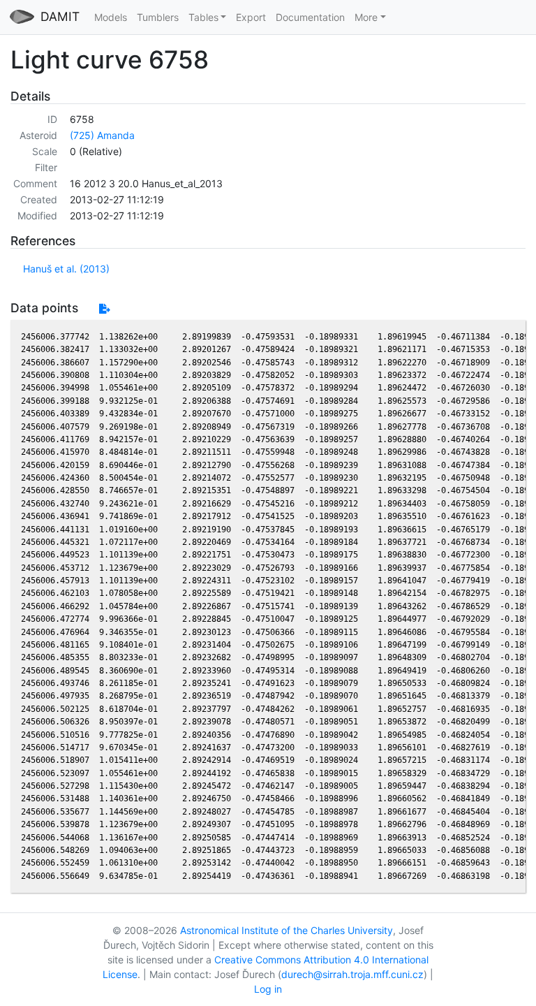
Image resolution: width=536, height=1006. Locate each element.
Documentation (310, 17)
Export (251, 17)
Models (110, 17)
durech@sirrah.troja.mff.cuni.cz (352, 974)
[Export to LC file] (104, 308)
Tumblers (158, 17)
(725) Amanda (102, 135)
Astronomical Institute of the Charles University (286, 930)
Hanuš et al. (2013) (66, 269)
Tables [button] (203, 17)
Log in (268, 989)
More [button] (366, 17)
